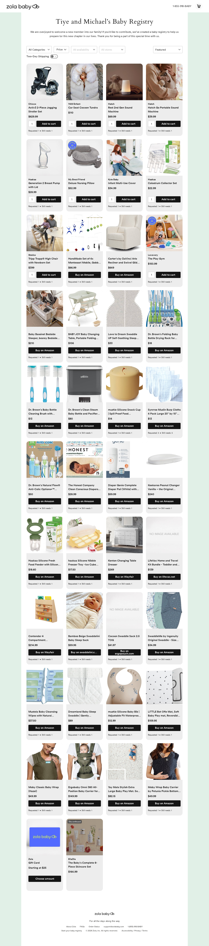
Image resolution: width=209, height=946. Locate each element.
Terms (145, 931)
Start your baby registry (71, 931)
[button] (44, 83)
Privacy (137, 931)
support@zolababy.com (114, 927)
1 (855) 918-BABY (135, 927)
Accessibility (127, 931)
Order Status (94, 927)
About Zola (71, 927)
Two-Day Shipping (37, 56)
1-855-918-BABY (182, 6)
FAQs (82, 927)
